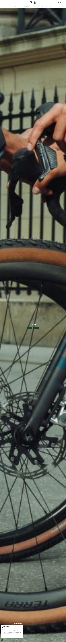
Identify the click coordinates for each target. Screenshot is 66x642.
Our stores (41, 6)
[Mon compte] (61, 2)
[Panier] (63, 2)
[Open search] (58, 2)
